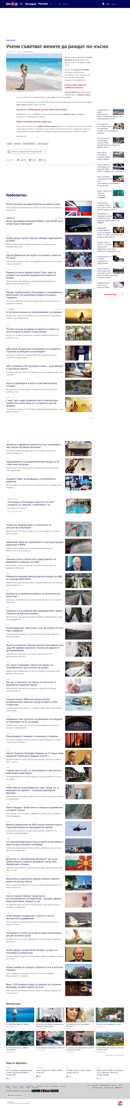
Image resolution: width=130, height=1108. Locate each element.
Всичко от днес (110, 294)
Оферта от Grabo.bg (11, 499)
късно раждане (43, 144)
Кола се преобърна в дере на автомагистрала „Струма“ (31, 384)
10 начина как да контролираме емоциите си (77, 1025)
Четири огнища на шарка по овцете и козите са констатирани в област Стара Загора (32, 330)
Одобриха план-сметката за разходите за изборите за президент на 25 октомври (34, 720)
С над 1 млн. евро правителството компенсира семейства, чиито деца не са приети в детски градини (32, 403)
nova (9, 1078)
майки (9, 144)
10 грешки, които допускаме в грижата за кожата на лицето (80, 1049)
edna (39, 1076)
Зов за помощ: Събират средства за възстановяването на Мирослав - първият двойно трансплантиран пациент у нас (34, 899)
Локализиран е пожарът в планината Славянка (32, 736)
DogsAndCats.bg (30, 1086)
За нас (88, 1085)
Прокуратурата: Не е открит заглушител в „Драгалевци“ (104, 260)
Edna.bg (16, 1087)
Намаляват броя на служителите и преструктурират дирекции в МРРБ (35, 543)
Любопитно (16, 195)
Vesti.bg (22, 1087)
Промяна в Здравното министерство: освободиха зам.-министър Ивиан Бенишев (33, 446)
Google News (22, 160)
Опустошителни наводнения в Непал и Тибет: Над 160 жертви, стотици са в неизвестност (108, 142)
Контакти (114, 1085)
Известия (120, 1087)
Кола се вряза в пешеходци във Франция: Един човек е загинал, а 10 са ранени (109, 168)
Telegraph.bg (35, 1087)
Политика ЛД (110, 1087)
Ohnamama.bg (54, 1086)
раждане (17, 144)
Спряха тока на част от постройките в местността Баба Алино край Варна (33, 771)
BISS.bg (47, 1086)
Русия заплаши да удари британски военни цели (33, 204)
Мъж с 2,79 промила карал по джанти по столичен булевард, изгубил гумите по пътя (33, 985)
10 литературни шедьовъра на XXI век (50, 1048)
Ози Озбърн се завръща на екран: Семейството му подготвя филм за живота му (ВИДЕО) (108, 218)
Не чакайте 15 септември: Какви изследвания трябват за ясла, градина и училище (107, 128)
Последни (30, 4)
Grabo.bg (62, 1086)
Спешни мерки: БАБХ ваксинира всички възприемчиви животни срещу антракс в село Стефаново (31, 702)
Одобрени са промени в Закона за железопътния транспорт (33, 595)
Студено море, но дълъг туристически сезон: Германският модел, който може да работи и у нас (110, 114)
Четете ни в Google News (16, 1095)
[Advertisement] (49, 177)
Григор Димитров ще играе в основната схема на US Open (33, 256)
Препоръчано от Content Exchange (114, 1055)
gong (99, 1078)
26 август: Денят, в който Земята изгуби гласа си (78, 1071)
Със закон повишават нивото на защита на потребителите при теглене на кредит (29, 666)
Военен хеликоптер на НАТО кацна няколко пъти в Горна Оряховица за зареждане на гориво (34, 826)
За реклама (95, 1085)
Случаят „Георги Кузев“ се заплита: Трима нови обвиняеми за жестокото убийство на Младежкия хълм (108, 246)
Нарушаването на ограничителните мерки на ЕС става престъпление (33, 463)
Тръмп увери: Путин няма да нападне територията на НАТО (34, 239)
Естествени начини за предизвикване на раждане (34, 312)
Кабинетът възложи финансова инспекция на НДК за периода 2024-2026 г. (34, 577)
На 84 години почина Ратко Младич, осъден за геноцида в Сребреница (31, 951)
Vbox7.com (14, 1086)
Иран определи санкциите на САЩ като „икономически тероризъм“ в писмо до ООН (108, 181)
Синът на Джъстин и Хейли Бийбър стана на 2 (49, 1071)
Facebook (33, 160)
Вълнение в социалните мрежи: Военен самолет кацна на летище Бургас (33, 880)
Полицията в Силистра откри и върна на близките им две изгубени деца (34, 934)
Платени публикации (104, 1085)
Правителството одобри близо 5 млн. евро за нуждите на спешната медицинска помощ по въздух (31, 275)
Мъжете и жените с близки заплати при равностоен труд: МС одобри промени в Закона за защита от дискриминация (34, 648)
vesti (69, 1076)
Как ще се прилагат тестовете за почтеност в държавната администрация (31, 683)
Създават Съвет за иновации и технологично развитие (31, 480)
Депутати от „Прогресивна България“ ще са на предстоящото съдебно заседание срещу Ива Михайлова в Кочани (31, 862)
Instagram (44, 160)
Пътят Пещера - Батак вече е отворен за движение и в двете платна (34, 808)
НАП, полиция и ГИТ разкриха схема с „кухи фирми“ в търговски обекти (35, 367)
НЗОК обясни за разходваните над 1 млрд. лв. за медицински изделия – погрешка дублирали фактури (32, 790)
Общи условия (26, 1103)
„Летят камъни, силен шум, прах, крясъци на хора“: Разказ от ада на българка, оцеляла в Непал (107, 273)
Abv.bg (7, 1086)
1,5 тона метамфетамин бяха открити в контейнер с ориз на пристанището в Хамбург (34, 843)
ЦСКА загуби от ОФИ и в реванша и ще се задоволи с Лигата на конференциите (110, 1072)
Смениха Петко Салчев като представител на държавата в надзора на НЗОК (31, 560)
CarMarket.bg (39, 1086)
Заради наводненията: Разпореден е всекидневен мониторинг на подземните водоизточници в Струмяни (34, 295)
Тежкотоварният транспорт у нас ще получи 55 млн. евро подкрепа (35, 629)
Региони (43, 3)
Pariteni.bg (8, 1087)
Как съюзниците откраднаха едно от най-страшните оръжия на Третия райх (19, 1072)
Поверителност (98, 1087)
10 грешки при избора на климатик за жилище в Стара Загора (49, 1025)
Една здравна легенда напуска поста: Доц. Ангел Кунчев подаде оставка (106, 206)
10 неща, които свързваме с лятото (108, 1024)
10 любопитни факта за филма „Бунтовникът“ (17, 1049)
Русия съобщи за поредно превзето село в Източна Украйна (34, 968)
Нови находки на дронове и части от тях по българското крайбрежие (30, 917)
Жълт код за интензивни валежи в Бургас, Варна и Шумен (104, 156)
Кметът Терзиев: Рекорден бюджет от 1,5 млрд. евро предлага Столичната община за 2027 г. (34, 754)
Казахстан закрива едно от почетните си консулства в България (28, 526)
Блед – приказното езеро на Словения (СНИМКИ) (104, 194)
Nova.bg (28, 1087)
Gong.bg (22, 1086)
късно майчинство (29, 144)
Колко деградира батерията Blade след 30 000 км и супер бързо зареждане (34, 222)
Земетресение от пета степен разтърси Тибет (103, 285)
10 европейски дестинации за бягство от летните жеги (109, 1049)
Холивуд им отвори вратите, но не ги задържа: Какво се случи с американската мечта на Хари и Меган (109, 232)
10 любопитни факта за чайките (17, 1024)
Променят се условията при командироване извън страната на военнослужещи (34, 612)
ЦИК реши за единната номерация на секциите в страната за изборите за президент (33, 350)
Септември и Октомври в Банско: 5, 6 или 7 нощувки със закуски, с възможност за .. (31, 503)
